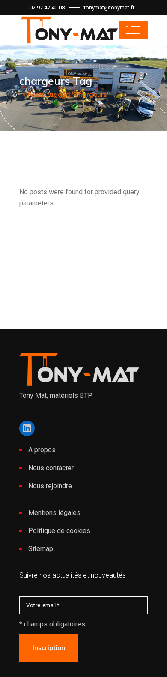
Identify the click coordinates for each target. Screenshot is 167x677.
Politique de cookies (59, 531)
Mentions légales (54, 513)
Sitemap (40, 549)
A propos (42, 450)
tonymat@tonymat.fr (109, 7)
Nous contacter (51, 468)
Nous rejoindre (50, 486)
